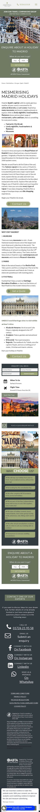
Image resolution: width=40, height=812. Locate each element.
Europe (17, 83)
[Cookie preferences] (4, 808)
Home (3, 83)
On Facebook (22, 649)
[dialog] (20, 800)
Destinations (10, 83)
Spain (21, 83)
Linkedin (23, 666)
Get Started (20, 65)
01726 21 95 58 (25, 4)
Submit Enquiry (29, 373)
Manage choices (8, 802)
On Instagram (23, 658)
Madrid (26, 83)
